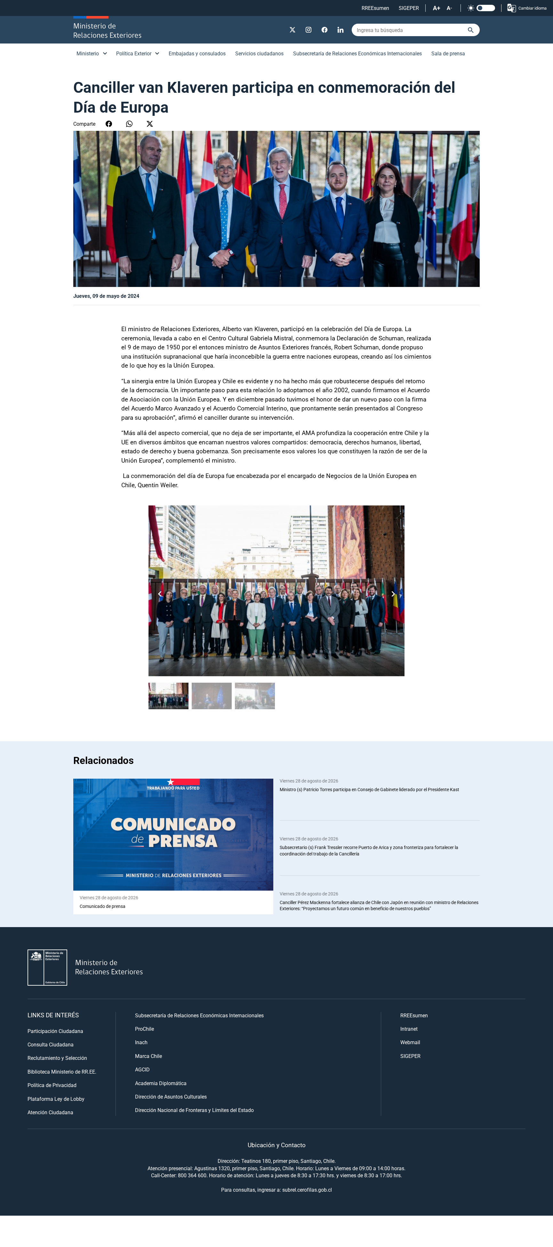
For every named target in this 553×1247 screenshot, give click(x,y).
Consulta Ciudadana (51, 1044)
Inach (141, 1042)
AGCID (142, 1069)
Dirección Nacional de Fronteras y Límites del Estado (194, 1110)
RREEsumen (375, 7)
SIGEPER (409, 7)
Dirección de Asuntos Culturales (171, 1096)
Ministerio (87, 53)
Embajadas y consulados (197, 53)
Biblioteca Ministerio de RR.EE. (62, 1071)
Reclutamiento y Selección (57, 1057)
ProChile (144, 1028)
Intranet (409, 1028)
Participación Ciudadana (55, 1031)
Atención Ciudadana (50, 1112)
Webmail (410, 1042)
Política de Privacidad (52, 1085)
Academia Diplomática (161, 1083)
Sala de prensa (448, 53)
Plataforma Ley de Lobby (56, 1098)
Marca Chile (148, 1055)
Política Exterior (133, 53)
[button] (393, 593)
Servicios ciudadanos (259, 53)
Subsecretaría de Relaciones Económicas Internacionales (357, 53)
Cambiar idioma (532, 8)
